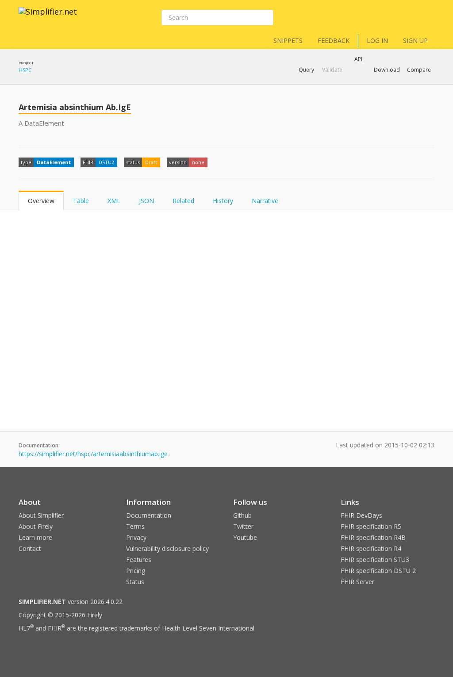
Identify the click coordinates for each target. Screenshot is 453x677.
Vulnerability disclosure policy (167, 548)
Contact (30, 548)
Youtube (245, 537)
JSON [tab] (146, 200)
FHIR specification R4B (373, 537)
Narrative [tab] (265, 200)
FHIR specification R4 (371, 548)
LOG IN (377, 40)
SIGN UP (415, 40)
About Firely (36, 526)
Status (135, 581)
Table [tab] (81, 200)
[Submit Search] (266, 17)
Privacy (136, 537)
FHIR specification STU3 (375, 559)
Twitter (243, 526)
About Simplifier (41, 515)
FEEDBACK (333, 40)
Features (138, 559)
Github (242, 515)
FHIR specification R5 (371, 526)
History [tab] (223, 200)
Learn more (35, 537)
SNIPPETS (288, 40)
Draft (151, 162)
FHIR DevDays (361, 515)
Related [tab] (183, 200)
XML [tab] (113, 200)
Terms (135, 526)
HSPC (25, 70)
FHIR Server (357, 581)
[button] (306, 70)
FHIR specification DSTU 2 (378, 570)
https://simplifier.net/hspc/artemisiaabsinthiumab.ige (93, 454)
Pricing (135, 570)
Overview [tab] (41, 200)
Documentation (148, 515)
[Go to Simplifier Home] (48, 17)
